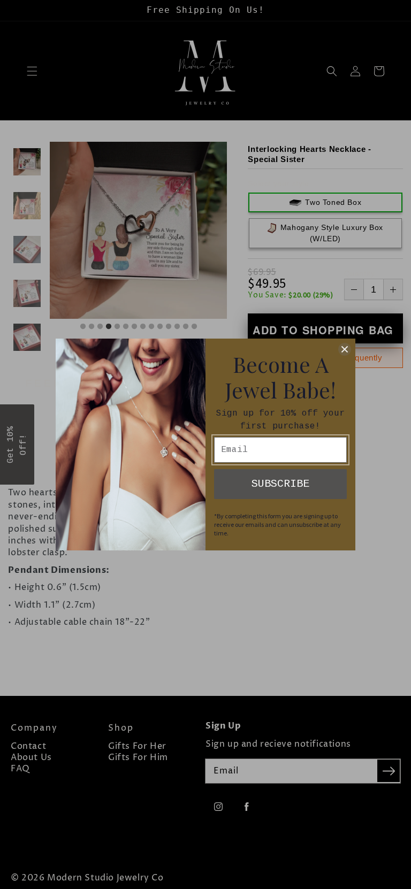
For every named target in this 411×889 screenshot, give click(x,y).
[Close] (344, 349)
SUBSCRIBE (280, 484)
